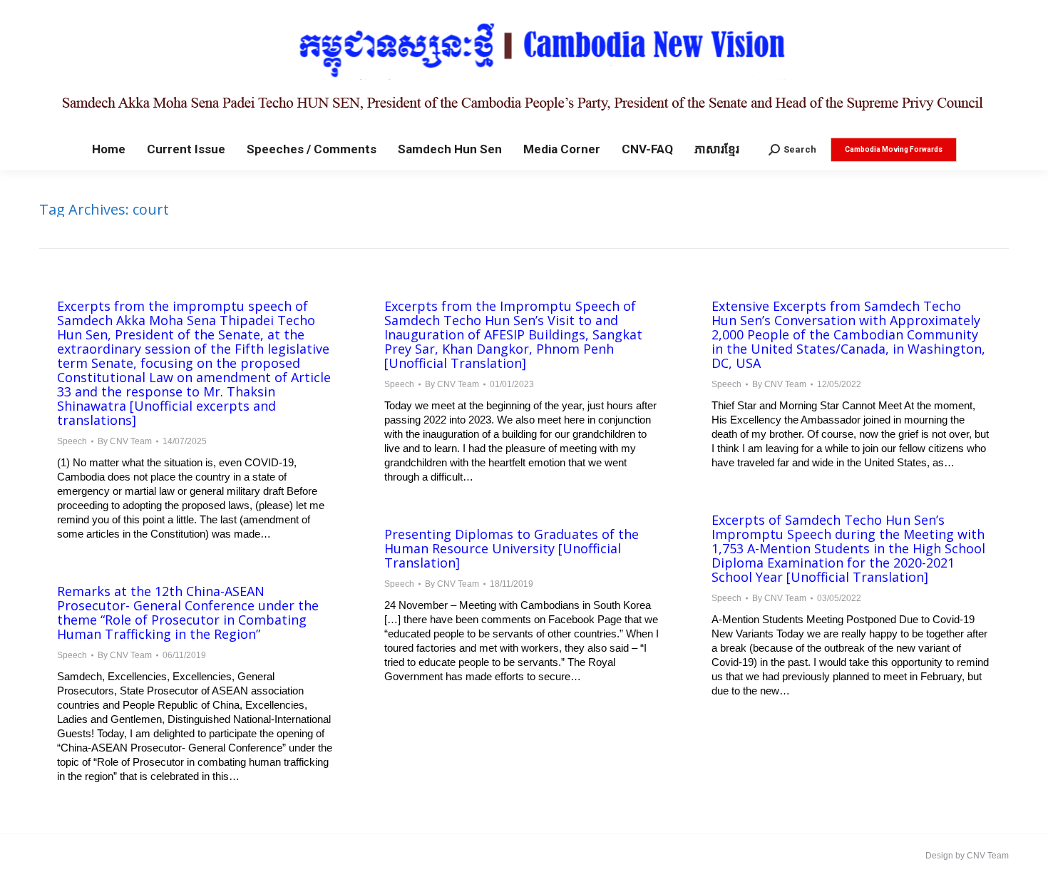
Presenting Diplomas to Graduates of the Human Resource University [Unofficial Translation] (511, 548)
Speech (72, 441)
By (125, 441)
